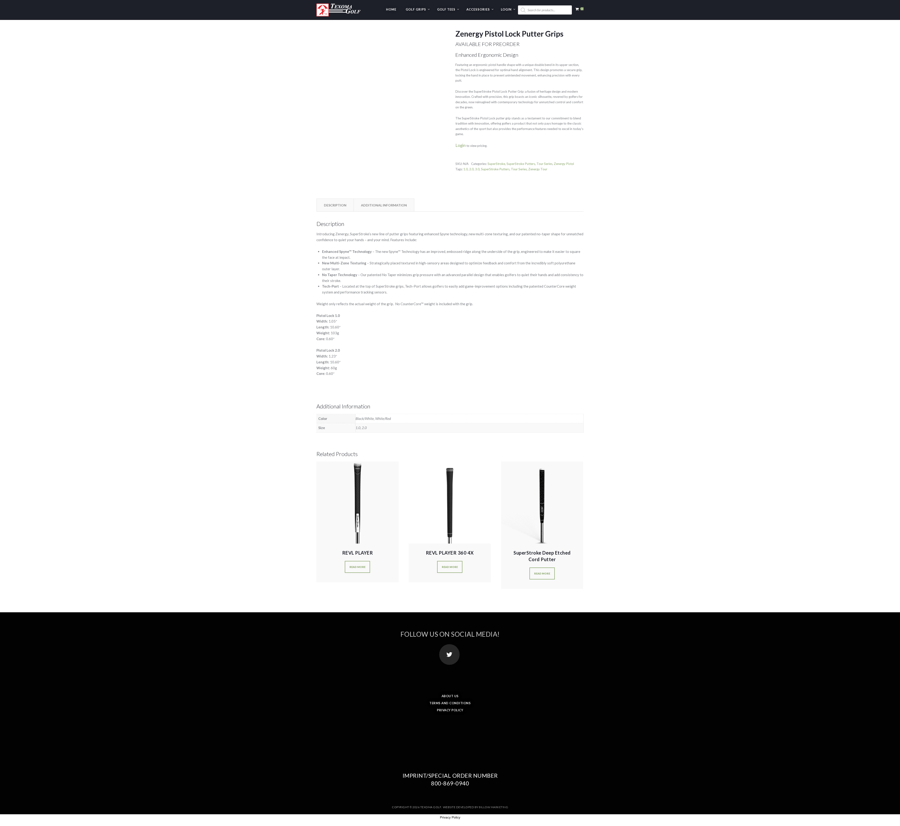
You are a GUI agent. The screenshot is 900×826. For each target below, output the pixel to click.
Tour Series (544, 164)
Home (391, 9)
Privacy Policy (450, 710)
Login (506, 9)
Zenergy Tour (537, 169)
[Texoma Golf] (338, 8)
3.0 (477, 169)
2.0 (471, 169)
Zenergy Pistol (564, 164)
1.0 (465, 169)
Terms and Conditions (450, 703)
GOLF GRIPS (416, 9)
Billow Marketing (493, 807)
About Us (450, 696)
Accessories (478, 9)
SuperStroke (496, 164)
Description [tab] (335, 205)
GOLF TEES (446, 9)
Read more (357, 566)
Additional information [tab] (384, 205)
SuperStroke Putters (520, 164)
